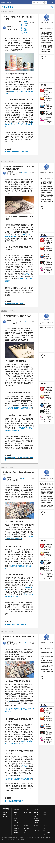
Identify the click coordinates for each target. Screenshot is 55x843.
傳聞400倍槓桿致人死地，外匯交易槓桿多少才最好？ (47, 670)
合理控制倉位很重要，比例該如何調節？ (19, 408)
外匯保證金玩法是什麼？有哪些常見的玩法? (47, 191)
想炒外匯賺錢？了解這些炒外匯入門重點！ (19, 458)
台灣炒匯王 (12, 11)
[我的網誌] (52, 2)
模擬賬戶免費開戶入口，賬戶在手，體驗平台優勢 (19, 124)
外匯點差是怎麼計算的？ (47, 652)
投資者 (23, 24)
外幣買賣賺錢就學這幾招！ (15, 303)
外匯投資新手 (24, 29)
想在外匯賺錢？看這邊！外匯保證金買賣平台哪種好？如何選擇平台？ (47, 37)
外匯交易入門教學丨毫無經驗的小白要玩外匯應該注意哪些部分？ (47, 493)
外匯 (22, 21)
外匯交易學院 (4, 11)
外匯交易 (25, 23)
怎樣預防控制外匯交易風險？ (47, 657)
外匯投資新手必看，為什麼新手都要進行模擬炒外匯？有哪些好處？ (47, 506)
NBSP (22, 25)
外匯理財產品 (24, 27)
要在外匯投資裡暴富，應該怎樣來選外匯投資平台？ (47, 200)
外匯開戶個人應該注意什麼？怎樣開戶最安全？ (47, 195)
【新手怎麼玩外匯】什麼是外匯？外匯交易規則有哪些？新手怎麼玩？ (47, 488)
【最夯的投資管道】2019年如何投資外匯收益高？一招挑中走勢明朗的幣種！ (47, 50)
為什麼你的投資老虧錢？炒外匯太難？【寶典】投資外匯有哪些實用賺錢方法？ (47, 46)
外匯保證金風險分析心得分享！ (16, 624)
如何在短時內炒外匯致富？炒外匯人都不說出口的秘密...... (47, 183)
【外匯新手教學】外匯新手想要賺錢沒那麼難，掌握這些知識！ (47, 42)
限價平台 (26, 274)
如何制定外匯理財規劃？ (14, 801)
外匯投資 (23, 321)
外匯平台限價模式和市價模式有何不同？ (19, 779)
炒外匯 (23, 32)
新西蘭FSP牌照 (14, 701)
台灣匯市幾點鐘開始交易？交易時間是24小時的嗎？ (47, 33)
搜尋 (46, 2)
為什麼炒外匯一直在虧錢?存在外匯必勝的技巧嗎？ (47, 661)
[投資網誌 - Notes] (6, 2)
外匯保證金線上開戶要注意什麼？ (17, 151)
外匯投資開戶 (24, 30)
